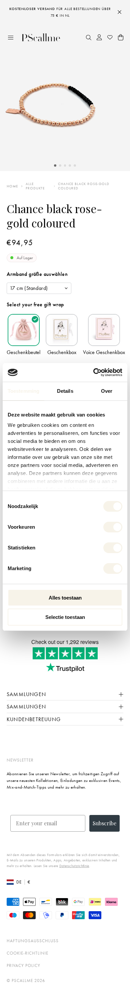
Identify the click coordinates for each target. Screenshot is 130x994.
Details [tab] (65, 391)
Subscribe (104, 823)
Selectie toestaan (65, 617)
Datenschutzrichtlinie (74, 865)
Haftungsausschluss (33, 941)
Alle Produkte (35, 186)
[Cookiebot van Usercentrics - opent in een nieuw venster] (93, 372)
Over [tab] (106, 391)
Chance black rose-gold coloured (83, 186)
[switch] (112, 527)
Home (12, 186)
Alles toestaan (65, 598)
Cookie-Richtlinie (27, 953)
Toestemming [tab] (23, 391)
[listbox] (39, 288)
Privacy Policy (23, 965)
